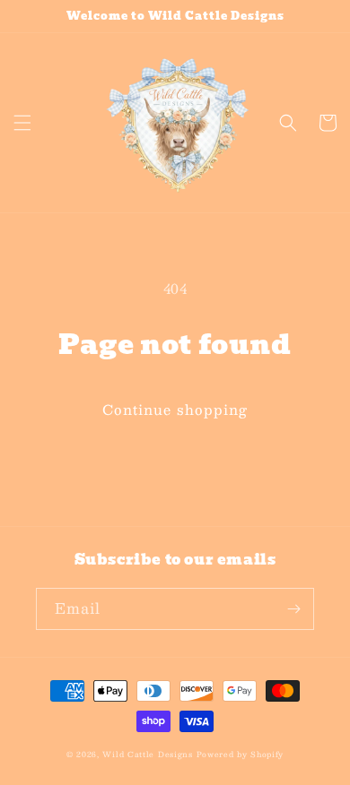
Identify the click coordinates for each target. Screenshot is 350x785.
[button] (22, 122)
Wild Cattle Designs (147, 754)
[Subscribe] (293, 609)
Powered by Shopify (240, 754)
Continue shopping (175, 409)
